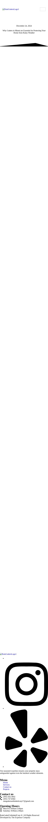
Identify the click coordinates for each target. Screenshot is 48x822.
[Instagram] (26, 708)
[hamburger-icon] (43, 9)
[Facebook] (26, 767)
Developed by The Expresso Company (15, 817)
